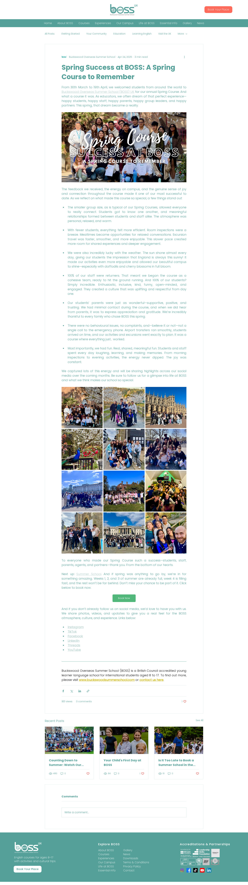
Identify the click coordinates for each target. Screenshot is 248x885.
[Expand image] (82, 407)
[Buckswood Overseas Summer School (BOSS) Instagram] (182, 870)
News (126, 854)
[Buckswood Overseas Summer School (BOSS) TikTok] (195, 870)
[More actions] (184, 57)
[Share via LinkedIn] (79, 691)
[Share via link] (88, 691)
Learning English (141, 33)
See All (199, 720)
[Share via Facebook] (63, 691)
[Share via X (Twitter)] (71, 691)
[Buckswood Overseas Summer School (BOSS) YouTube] (202, 870)
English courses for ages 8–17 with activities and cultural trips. (35, 859)
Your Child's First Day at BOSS (122, 762)
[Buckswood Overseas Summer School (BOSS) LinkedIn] (209, 870)
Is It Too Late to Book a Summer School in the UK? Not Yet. (176, 762)
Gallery (127, 850)
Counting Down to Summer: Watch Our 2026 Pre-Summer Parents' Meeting (65, 762)
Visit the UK (164, 33)
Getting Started (70, 33)
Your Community (96, 33)
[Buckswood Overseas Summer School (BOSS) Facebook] (188, 870)
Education (119, 33)
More (181, 33)
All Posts (49, 33)
